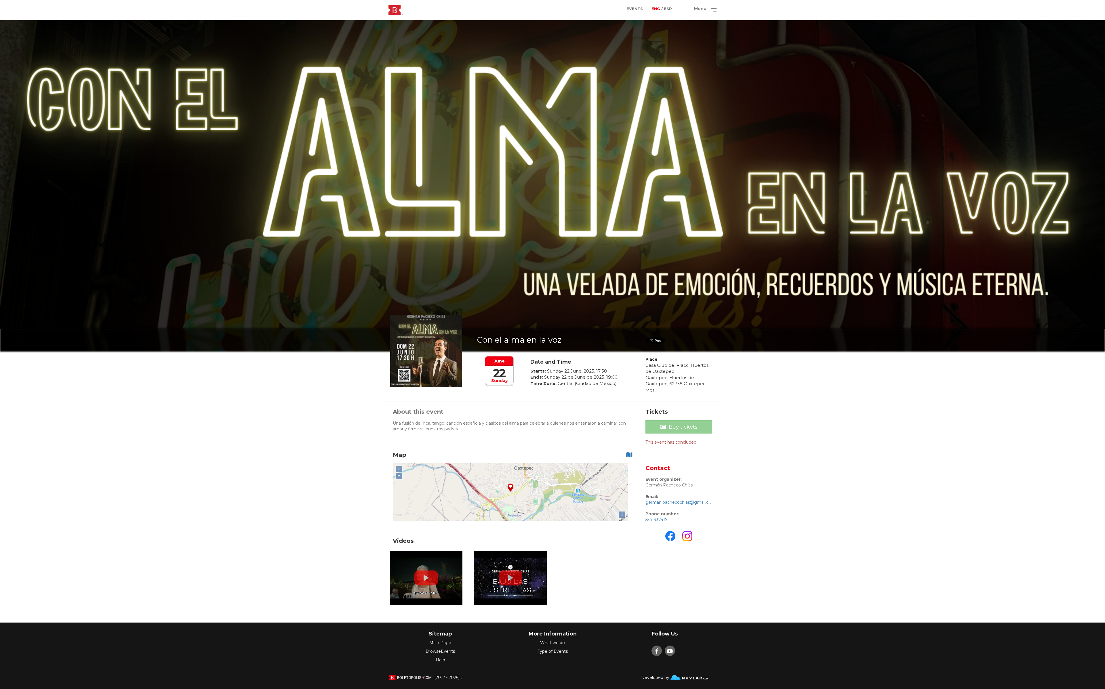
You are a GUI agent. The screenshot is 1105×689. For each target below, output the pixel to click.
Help (440, 660)
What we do (552, 642)
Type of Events (553, 651)
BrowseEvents (440, 651)
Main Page (440, 642)
